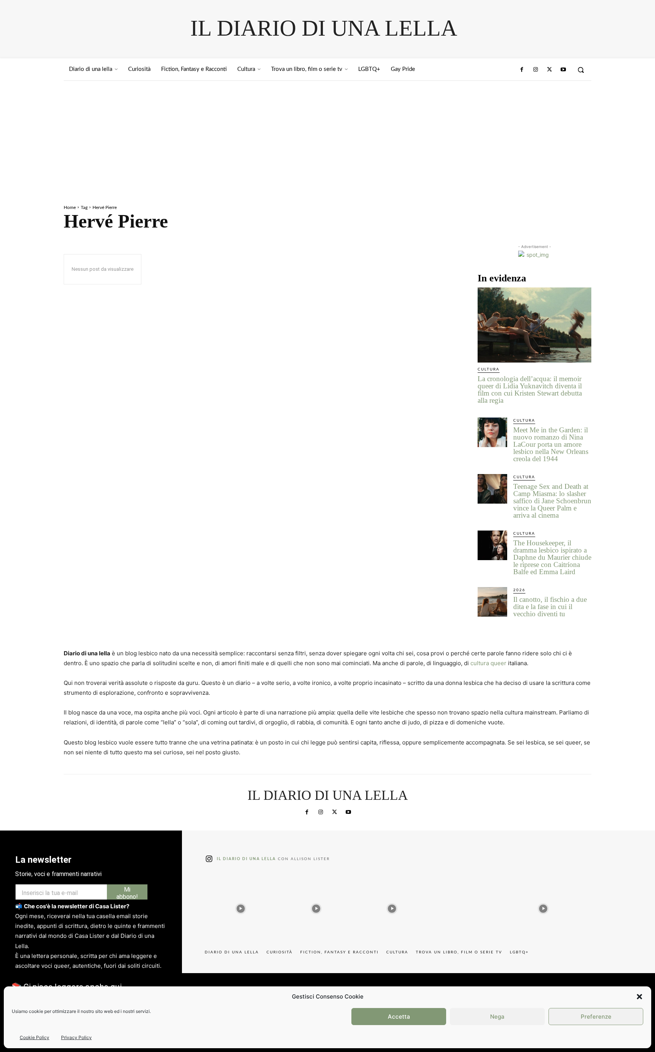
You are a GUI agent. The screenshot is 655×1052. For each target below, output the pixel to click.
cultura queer (488, 663)
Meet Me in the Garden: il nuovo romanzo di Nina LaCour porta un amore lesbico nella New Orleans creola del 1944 (550, 444)
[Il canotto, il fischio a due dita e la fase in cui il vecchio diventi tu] (492, 602)
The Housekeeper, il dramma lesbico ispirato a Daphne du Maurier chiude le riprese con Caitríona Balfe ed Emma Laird (552, 557)
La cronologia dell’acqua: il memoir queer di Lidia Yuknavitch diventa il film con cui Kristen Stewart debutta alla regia (530, 389)
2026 (519, 590)
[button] (639, 996)
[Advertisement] (327, 138)
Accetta (399, 1016)
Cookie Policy (34, 1037)
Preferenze (596, 1016)
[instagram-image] (241, 907)
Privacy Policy (76, 1037)
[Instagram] (535, 70)
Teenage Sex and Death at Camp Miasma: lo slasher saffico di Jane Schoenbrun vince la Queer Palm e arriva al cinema (552, 500)
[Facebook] (522, 70)
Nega (497, 1016)
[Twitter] (549, 70)
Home (70, 207)
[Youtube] (563, 70)
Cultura (489, 369)
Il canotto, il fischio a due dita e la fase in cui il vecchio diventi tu (550, 606)
